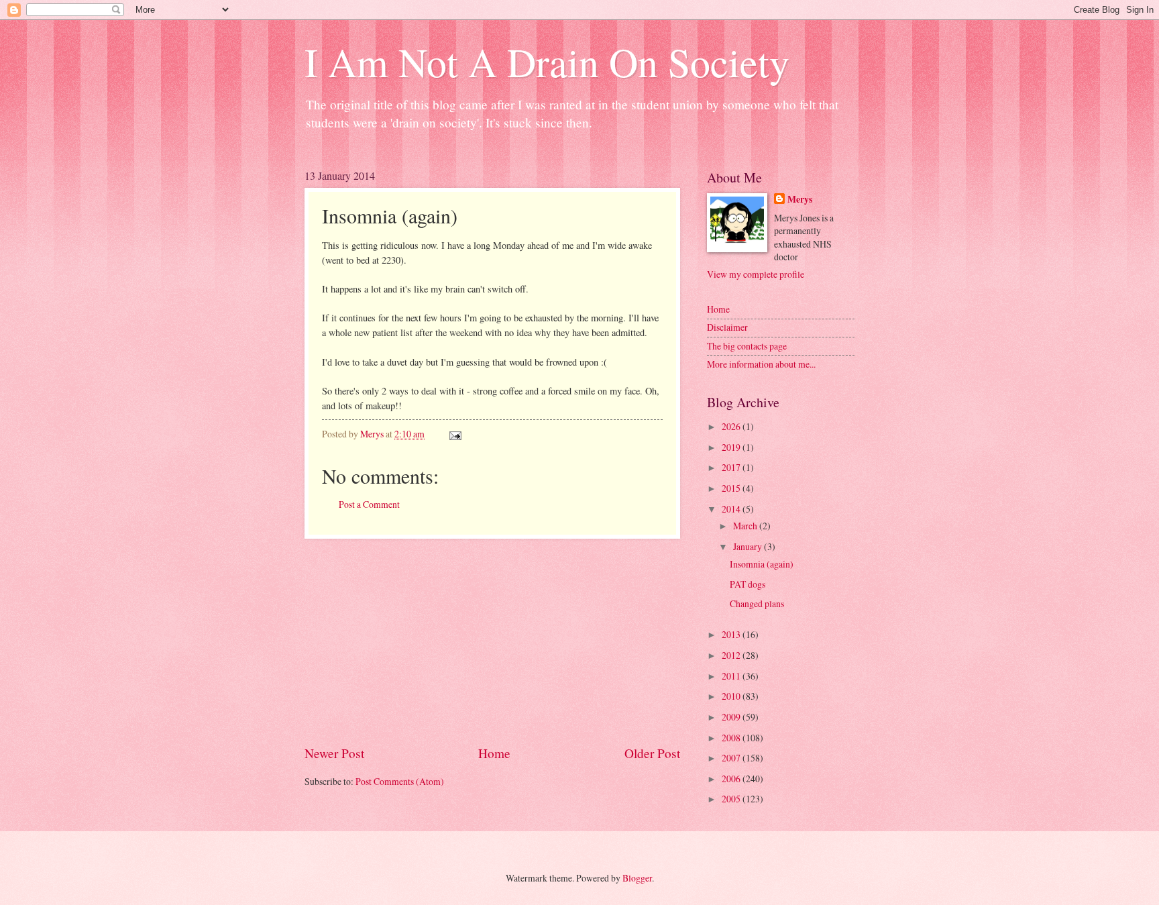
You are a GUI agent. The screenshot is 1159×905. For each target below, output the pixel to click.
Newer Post (334, 753)
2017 (732, 467)
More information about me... (761, 364)
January (748, 546)
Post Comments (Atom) (399, 781)
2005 (732, 798)
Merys (799, 199)
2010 (732, 696)
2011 (732, 676)
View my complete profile (755, 274)
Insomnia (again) (761, 563)
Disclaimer (727, 327)
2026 (732, 426)
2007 (732, 757)
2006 (732, 778)
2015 (732, 488)
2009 (732, 716)
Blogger (637, 877)
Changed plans (757, 603)
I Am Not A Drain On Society (547, 62)
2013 (732, 634)
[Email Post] (454, 433)
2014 (732, 508)
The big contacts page (747, 345)
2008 (732, 737)
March (746, 525)
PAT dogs (747, 584)
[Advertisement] (492, 641)
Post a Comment (369, 504)
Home (494, 753)
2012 (732, 655)
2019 (732, 447)
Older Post (652, 753)
